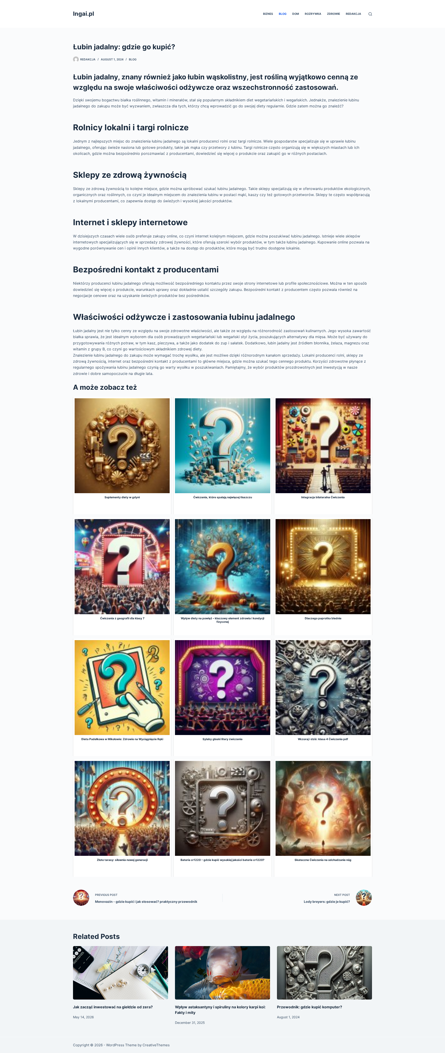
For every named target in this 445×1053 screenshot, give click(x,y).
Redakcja (353, 14)
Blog (282, 14)
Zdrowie (333, 14)
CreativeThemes (156, 1045)
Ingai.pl (83, 13)
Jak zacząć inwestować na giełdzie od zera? (113, 1007)
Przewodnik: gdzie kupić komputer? (309, 1007)
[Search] (370, 14)
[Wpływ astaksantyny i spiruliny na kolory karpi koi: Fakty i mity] (222, 973)
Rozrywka (313, 14)
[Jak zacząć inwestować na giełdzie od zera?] (120, 973)
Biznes (268, 14)
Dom (295, 14)
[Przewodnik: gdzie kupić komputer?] (324, 973)
